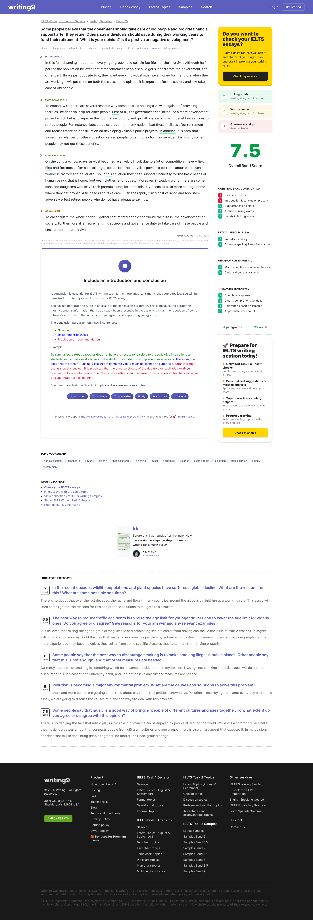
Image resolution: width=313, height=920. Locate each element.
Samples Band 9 (194, 871)
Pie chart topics (148, 859)
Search (206, 7)
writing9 (21, 7)
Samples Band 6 (194, 836)
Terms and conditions (105, 813)
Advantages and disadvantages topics (198, 813)
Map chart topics (148, 865)
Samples (185, 7)
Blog (94, 807)
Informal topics (147, 811)
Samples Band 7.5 (195, 854)
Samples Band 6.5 (195, 842)
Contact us (237, 827)
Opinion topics (193, 794)
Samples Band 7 (194, 848)
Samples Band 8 (194, 859)
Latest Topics (159, 7)
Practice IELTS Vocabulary (62, 504)
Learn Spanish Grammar (246, 811)
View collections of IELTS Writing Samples (73, 496)
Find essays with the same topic (66, 491)
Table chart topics (149, 854)
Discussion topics (195, 799)
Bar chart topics (148, 842)
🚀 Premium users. (184, 416)
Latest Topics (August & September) (153, 792)
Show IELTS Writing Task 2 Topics (67, 500)
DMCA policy (100, 830)
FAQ (93, 796)
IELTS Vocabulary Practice (248, 805)
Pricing (106, 7)
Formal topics (146, 799)
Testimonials (99, 801)
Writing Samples (101, 21)
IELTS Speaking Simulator (247, 784)
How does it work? (103, 784)
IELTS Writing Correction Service (63, 21)
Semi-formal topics (150, 805)
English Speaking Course (247, 799)
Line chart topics (148, 848)
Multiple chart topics (151, 871)
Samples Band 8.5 (195, 865)
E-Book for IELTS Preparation (241, 792)
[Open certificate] (123, 541)
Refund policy (100, 825)
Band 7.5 (122, 21)
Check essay (130, 7)
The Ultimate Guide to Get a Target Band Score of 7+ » (113, 416)
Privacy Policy (100, 819)
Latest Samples (193, 830)
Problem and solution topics (202, 805)
